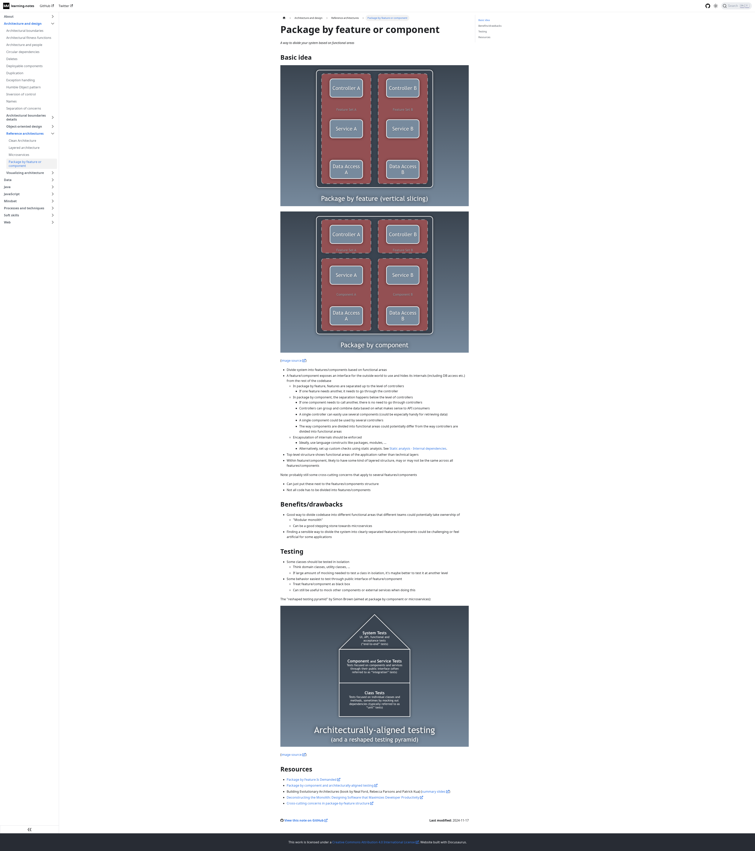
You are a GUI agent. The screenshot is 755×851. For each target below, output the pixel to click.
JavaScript (12, 194)
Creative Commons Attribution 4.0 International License (374, 842)
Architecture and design (23, 23)
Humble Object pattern (23, 87)
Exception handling (20, 80)
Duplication (14, 73)
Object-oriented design (24, 126)
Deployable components (24, 66)
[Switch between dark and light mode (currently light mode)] (716, 6)
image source (291, 360)
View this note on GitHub (304, 820)
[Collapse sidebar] (29, 829)
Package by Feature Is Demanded (312, 779)
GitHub (45, 6)
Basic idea (484, 20)
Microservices (19, 155)
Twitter (64, 6)
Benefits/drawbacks (490, 25)
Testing (482, 31)
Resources (484, 37)
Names (11, 101)
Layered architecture (24, 147)
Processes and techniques (24, 208)
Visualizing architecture (25, 173)
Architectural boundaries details (26, 117)
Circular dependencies (23, 52)
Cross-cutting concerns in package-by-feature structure (328, 803)
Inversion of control (21, 94)
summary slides (434, 791)
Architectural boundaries (24, 30)
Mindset (10, 201)
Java (7, 187)
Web (7, 222)
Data (8, 180)
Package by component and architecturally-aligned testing (330, 785)
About (9, 16)
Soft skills (11, 215)
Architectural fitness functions (28, 38)
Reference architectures (25, 133)
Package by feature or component (25, 164)
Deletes (11, 59)
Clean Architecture (22, 140)
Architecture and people (24, 45)
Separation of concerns (23, 108)
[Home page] (284, 18)
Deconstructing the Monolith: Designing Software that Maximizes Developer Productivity (353, 797)
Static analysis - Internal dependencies (417, 448)
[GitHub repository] (708, 6)
